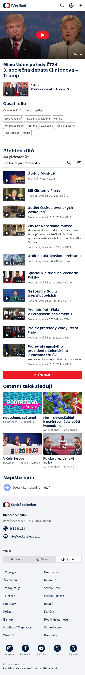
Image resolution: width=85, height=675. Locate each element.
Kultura (58, 118)
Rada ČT (49, 604)
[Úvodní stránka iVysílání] (14, 5)
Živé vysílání (11, 580)
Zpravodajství (13, 118)
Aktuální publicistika (38, 118)
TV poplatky (11, 588)
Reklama (50, 580)
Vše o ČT (8, 635)
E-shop (8, 619)
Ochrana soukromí (27, 668)
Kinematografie (14, 125)
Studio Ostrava (54, 596)
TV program (11, 572)
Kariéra (49, 611)
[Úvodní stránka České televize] (19, 504)
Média (26, 133)
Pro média (51, 572)
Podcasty (9, 604)
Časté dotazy (53, 627)
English (7, 668)
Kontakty (50, 635)
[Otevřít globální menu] (80, 5)
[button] (42, 35)
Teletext (9, 596)
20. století (47, 125)
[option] (16, 559)
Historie (32, 125)
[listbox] (42, 559)
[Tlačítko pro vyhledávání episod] (69, 162)
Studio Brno (52, 588)
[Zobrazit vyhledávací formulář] (62, 5)
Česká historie (66, 125)
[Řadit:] (78, 162)
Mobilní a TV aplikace (17, 627)
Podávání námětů (56, 619)
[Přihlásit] (71, 5)
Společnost (12, 133)
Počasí (7, 611)
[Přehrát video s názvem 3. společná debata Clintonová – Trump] (42, 35)
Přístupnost (50, 668)
